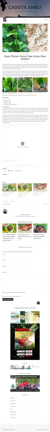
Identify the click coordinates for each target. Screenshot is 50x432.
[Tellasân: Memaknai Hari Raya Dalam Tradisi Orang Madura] (9, 187)
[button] (14, 367)
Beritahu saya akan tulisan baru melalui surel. (11, 296)
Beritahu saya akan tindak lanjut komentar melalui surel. (13, 292)
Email (3, 260)
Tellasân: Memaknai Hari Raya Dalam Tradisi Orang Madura (8, 192)
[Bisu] (36, 390)
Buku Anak (12, 398)
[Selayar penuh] (38, 390)
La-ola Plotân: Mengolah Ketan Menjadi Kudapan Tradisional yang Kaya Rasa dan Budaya (24, 193)
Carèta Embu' (25, 7)
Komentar (4, 272)
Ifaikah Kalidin (8, 204)
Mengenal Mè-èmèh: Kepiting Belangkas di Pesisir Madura (39, 236)
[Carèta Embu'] (4, 19)
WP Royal (13, 429)
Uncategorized (13, 417)
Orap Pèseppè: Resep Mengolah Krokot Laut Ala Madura (29, 92)
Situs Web (4, 266)
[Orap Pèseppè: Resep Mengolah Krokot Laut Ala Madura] (40, 187)
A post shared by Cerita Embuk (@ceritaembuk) (22, 164)
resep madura (12, 201)
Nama (4, 254)
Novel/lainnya (13, 411)
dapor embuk (5, 201)
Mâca (11, 409)
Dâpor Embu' (25, 53)
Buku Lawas (12, 400)
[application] (25, 383)
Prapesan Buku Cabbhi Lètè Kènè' (25, 308)
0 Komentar (45, 204)
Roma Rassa (13, 414)
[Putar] (12, 390)
